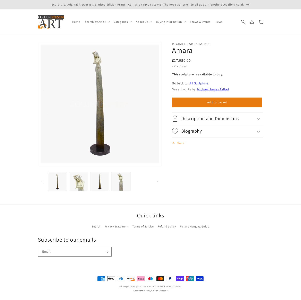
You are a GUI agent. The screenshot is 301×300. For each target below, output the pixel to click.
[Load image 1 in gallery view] (57, 181)
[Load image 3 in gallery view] (99, 181)
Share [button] (180, 143)
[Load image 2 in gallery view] (78, 181)
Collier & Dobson (159, 290)
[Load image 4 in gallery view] (120, 181)
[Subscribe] (106, 252)
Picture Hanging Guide (194, 226)
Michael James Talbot (213, 89)
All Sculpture (198, 83)
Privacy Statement (117, 226)
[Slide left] (42, 181)
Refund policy (167, 226)
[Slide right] (157, 181)
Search (96, 226)
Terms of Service (143, 226)
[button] (97, 21)
